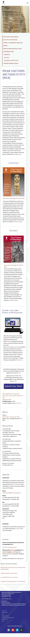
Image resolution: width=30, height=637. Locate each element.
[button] (27, 3)
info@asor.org (8, 598)
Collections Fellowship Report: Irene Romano (13, 581)
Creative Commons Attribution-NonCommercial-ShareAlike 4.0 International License (14, 604)
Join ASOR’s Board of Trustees (9, 577)
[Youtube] (13, 630)
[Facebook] (8, 630)
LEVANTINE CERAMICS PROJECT (11, 63)
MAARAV (5, 45)
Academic (9, 341)
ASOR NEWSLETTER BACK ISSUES (11, 60)
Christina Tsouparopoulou (11, 417)
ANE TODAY (6, 57)
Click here (16, 484)
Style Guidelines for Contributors (11, 394)
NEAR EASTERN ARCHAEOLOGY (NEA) (12, 48)
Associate (8, 347)
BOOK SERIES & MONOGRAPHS (10, 36)
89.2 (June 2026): (13, 198)
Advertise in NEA (6, 399)
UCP (19, 373)
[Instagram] (21, 630)
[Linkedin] (17, 630)
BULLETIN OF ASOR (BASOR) (10, 39)
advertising (12, 550)
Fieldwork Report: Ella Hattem (9, 573)
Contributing (16, 347)
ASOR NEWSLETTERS (8, 51)
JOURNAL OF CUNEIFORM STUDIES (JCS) (13, 42)
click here (18, 403)
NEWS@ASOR (7, 54)
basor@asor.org (17, 154)
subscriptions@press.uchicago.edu (11, 493)
